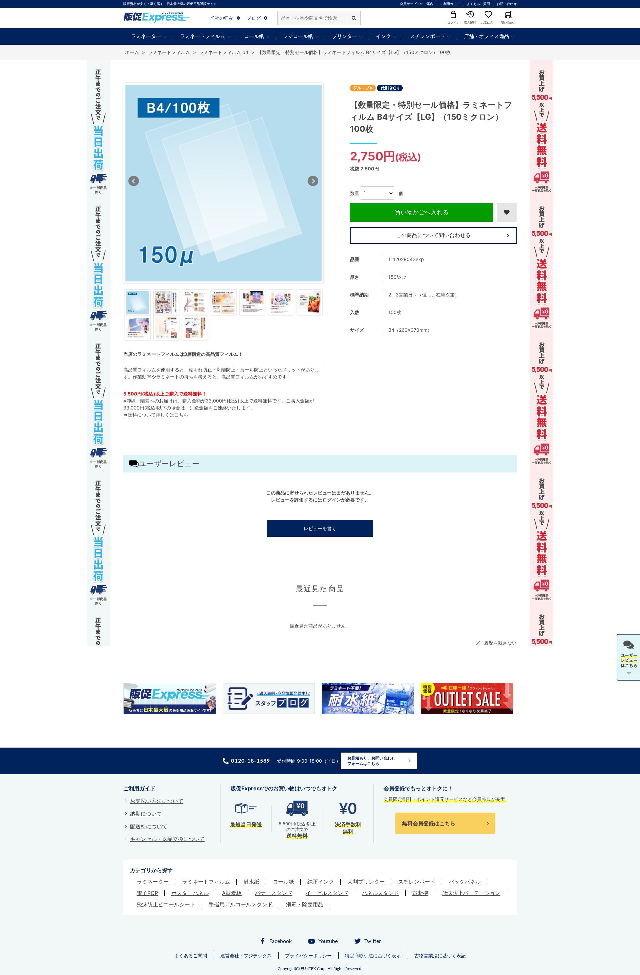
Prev (133, 181)
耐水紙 (251, 881)
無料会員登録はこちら (428, 823)
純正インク (320, 881)
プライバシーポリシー (308, 955)
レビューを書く (320, 528)
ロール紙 (254, 36)
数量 (354, 193)
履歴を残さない (500, 643)
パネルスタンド (380, 893)
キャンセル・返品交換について (167, 839)
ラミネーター (146, 36)
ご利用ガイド (450, 4)
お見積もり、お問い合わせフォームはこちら (371, 761)
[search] (353, 18)
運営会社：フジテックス (246, 955)
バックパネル (465, 881)
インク (383, 36)
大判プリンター (366, 881)
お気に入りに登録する (507, 212)
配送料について (148, 826)
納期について (146, 813)
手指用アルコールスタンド (241, 904)
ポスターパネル (190, 893)
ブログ (254, 18)
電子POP (147, 893)
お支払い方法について (156, 801)
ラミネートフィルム (202, 36)
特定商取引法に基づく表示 (373, 955)
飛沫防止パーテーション (471, 893)
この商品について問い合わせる (433, 235)
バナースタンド (273, 893)
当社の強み (221, 18)
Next (313, 181)
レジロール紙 (298, 36)
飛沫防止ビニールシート (166, 904)
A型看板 (232, 893)
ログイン (331, 500)
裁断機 (420, 893)
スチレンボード (427, 36)
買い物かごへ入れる (422, 212)
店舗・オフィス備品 (486, 36)
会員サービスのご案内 (416, 4)
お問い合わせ (507, 4)
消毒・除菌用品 (304, 904)
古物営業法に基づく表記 (440, 955)
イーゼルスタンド (327, 893)
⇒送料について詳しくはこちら (155, 414)
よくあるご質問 (478, 4)
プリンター (344, 36)
